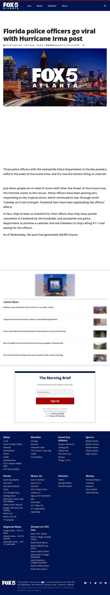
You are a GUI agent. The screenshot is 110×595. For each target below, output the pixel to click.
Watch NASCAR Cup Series (39, 546)
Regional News (12, 526)
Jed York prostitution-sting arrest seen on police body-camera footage (33, 355)
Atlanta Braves (92, 441)
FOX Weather (36, 457)
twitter (95, 583)
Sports (90, 437)
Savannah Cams (38, 447)
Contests (34, 486)
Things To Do (64, 460)
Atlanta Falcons (92, 444)
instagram (100, 583)
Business (90, 486)
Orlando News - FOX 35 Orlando (13, 537)
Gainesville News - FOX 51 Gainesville (13, 542)
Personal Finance (93, 479)
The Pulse (7, 483)
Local (5, 441)
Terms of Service (57, 416)
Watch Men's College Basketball (40, 555)
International (8, 450)
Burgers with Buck (66, 444)
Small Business (92, 492)
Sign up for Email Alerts (41, 495)
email (106, 583)
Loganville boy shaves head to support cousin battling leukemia (30, 319)
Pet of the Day (64, 454)
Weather (40, 45)
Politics (6, 454)
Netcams (35, 444)
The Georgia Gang (11, 492)
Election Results (65, 486)
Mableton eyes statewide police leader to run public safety (28, 307)
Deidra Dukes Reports (12, 504)
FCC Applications (38, 508)
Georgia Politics (65, 483)
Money (90, 476)
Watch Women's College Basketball (39, 561)
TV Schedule (8, 520)
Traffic (33, 454)
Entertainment (9, 460)
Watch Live (8, 513)
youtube (85, 583)
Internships (35, 502)
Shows (7, 476)
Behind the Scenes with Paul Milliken (13, 500)
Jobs (32, 499)
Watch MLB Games (39, 542)
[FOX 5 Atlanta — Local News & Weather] (12, 6)
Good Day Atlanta (64, 439)
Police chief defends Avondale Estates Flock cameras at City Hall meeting (34, 331)
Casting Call (63, 447)
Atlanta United (92, 450)
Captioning (35, 512)
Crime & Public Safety (12, 444)
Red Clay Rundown (11, 486)
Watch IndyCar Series (40, 551)
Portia (5, 489)
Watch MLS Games (39, 569)
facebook (90, 583)
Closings (34, 441)
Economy (90, 483)
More (64, 5)
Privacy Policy (58, 413)
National (7, 447)
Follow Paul (63, 450)
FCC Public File (37, 505)
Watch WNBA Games (40, 566)
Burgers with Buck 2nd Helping (13, 509)
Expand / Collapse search (105, 6)
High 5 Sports (91, 454)
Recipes (61, 457)
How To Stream (38, 479)
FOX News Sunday (11, 469)
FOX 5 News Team (39, 489)
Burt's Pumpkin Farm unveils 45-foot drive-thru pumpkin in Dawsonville (33, 343)
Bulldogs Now (9, 495)
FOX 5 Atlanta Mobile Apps (12, 464)
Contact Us (35, 492)
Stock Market (91, 489)
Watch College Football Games (41, 538)
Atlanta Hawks (92, 447)
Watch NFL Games (39, 533)
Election (63, 476)
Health (6, 457)
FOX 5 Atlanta (29, 45)
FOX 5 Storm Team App (41, 450)
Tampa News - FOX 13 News (13, 531)
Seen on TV (36, 483)
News (6, 437)
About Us (36, 476)
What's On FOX (9, 516)
